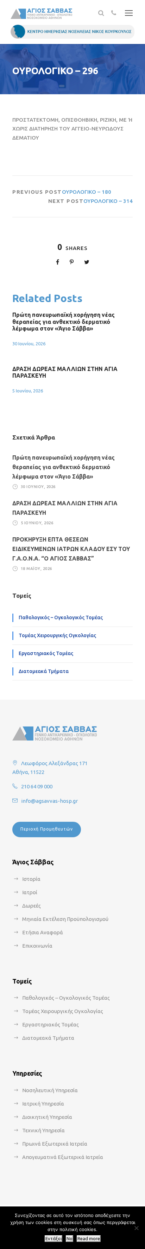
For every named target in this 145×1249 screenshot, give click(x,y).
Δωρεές (31, 906)
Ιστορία (31, 879)
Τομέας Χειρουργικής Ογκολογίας (57, 635)
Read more (88, 1238)
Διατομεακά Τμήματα (44, 671)
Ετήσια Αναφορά (42, 932)
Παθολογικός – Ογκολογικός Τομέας (61, 617)
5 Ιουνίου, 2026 (27, 390)
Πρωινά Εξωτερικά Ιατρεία (54, 1144)
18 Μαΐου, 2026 (36, 568)
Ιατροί (29, 892)
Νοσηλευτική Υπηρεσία (50, 1090)
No (69, 1238)
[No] (136, 1227)
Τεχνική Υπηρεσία (43, 1130)
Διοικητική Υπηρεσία (47, 1117)
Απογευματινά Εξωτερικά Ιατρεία (62, 1157)
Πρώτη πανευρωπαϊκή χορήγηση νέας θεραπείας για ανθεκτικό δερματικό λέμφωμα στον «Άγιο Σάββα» (63, 321)
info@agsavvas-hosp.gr (49, 801)
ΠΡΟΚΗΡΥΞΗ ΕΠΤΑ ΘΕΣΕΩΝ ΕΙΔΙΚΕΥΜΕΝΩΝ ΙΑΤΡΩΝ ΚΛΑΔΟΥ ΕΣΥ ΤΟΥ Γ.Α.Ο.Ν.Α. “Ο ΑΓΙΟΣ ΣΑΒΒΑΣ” (71, 549)
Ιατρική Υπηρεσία (43, 1104)
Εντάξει (53, 1238)
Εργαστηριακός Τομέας (46, 653)
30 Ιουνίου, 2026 (28, 343)
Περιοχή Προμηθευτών (46, 829)
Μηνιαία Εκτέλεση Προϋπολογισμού (65, 919)
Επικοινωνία (37, 946)
